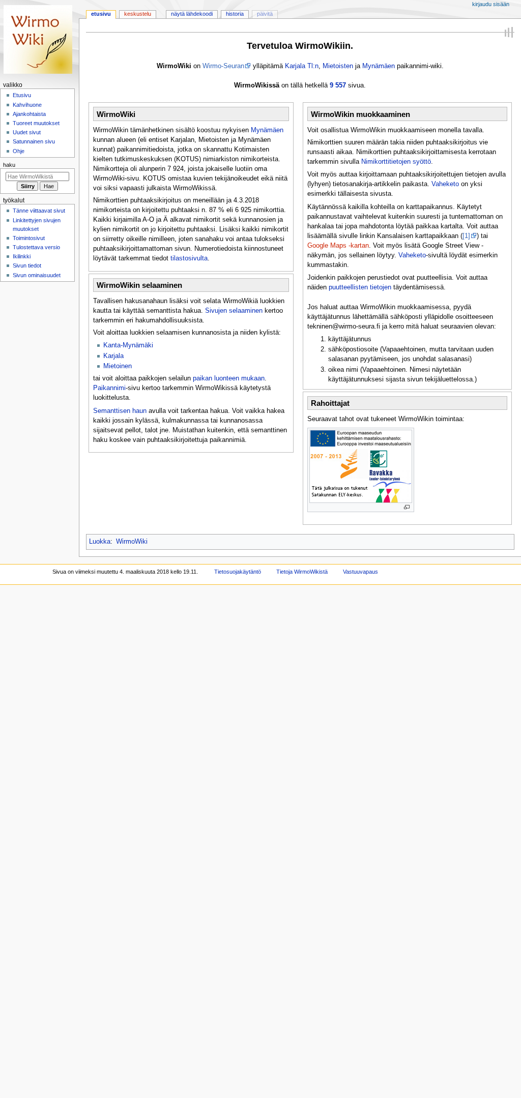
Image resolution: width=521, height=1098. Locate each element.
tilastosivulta (189, 258)
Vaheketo (445, 184)
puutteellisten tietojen (360, 287)
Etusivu (101, 14)
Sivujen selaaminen (234, 310)
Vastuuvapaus (360, 572)
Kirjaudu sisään (490, 4)
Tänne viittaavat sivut (39, 210)
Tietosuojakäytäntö (237, 572)
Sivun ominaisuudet (37, 275)
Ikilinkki (22, 256)
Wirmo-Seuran (223, 66)
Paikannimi (109, 388)
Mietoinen (117, 366)
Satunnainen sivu (34, 141)
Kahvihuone (27, 105)
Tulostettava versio (36, 247)
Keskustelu (137, 14)
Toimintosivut (29, 238)
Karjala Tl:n (302, 66)
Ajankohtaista (29, 114)
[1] (466, 236)
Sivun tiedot (27, 265)
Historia (235, 14)
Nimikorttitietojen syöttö (396, 161)
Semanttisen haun (120, 410)
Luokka (99, 541)
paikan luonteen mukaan (229, 378)
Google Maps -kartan (338, 245)
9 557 (338, 85)
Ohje (18, 151)
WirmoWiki (132, 541)
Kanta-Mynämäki (128, 345)
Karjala (113, 356)
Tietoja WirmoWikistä (302, 572)
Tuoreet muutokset (36, 123)
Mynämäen (378, 66)
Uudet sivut (27, 132)
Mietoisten (338, 66)
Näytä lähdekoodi (192, 14)
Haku (9, 165)
